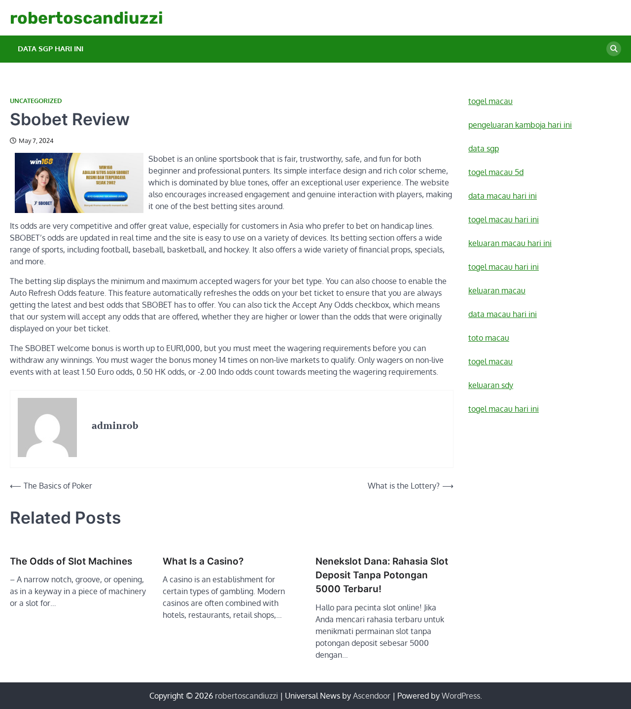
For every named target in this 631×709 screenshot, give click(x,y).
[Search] (613, 48)
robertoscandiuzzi (86, 18)
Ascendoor (371, 696)
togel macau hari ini (503, 409)
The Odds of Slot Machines (71, 561)
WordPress (461, 696)
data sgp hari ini (50, 48)
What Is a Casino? (203, 561)
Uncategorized (36, 101)
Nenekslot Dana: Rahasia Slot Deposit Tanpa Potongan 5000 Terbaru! (382, 575)
